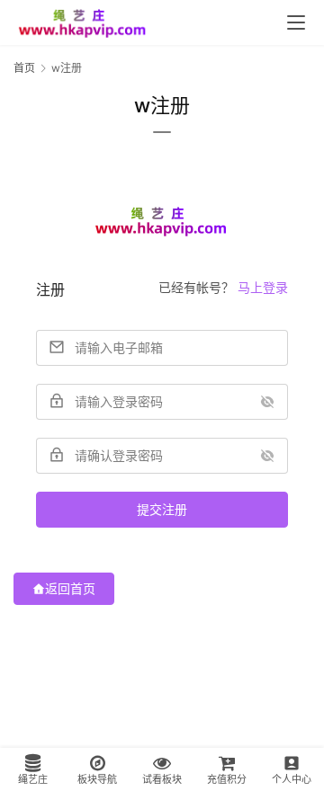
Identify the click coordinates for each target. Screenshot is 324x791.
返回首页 (70, 588)
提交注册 (162, 509)
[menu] (296, 22)
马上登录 (263, 287)
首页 (24, 68)
